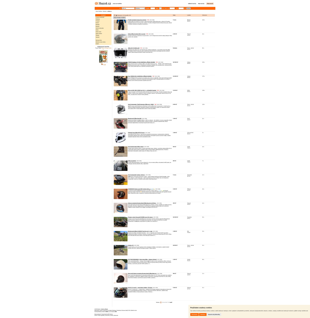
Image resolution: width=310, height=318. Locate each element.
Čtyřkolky (98, 19)
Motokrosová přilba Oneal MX (134, 118)
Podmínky (119, 310)
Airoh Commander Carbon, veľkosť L (136, 174)
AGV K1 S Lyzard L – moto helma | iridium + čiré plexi (140, 287)
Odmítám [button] (202, 314)
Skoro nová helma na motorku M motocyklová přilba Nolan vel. (142, 273)
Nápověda (96, 310)
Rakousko (116, 315)
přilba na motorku (132, 160)
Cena (174, 15)
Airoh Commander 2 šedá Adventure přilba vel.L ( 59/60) (141, 104)
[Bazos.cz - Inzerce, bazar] (103, 4)
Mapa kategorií (97, 314)
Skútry (97, 30)
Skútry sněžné (99, 33)
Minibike (97, 24)
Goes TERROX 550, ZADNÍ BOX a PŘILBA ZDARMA (140, 76)
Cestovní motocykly (100, 17)
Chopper (98, 20)
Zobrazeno (204, 15)
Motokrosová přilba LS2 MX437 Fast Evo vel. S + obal (140, 231)
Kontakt (110, 310)
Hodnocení (105, 310)
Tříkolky (97, 35)
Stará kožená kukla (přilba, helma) (136, 146)
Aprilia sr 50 (131, 245)
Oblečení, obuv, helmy (100, 42)
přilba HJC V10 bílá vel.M (133, 48)
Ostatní (97, 43)
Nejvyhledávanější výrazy (107, 314)
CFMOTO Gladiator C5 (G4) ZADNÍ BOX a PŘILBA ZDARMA (141, 62)
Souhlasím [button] (194, 314)
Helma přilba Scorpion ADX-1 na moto (136, 34)
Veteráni (97, 37)
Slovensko (107, 315)
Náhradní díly (99, 40)
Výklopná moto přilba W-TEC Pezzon (136, 132)
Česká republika (101, 315)
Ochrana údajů (124, 310)
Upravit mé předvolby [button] (214, 314)
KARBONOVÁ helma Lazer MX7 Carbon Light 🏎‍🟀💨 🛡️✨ (141, 189)
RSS (129, 310)
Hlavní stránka (99, 11)
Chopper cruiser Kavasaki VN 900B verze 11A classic (140, 217)
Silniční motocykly (100, 28)
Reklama (114, 310)
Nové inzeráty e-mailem (119, 17)
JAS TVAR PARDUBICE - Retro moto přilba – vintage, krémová (142, 259)
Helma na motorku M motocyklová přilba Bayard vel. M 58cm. (142, 203)
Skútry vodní (98, 31)
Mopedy (97, 26)
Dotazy (101, 310)
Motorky (104, 11)
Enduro (97, 22)
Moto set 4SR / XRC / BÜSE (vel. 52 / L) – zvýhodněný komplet (142, 90)
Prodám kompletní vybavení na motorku (137, 20)
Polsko (111, 315)
